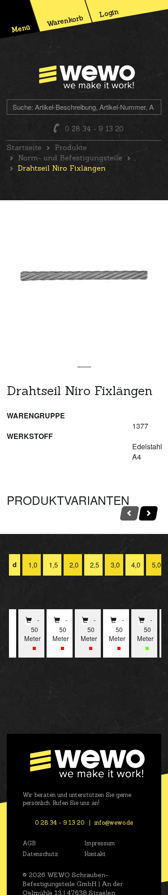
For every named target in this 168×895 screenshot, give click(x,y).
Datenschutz (40, 854)
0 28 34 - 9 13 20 (94, 129)
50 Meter (32, 634)
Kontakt (95, 854)
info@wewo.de (114, 822)
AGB (29, 843)
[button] (34, 648)
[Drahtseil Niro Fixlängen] (84, 276)
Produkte (71, 147)
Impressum (99, 843)
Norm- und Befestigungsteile (70, 157)
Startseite (24, 147)
